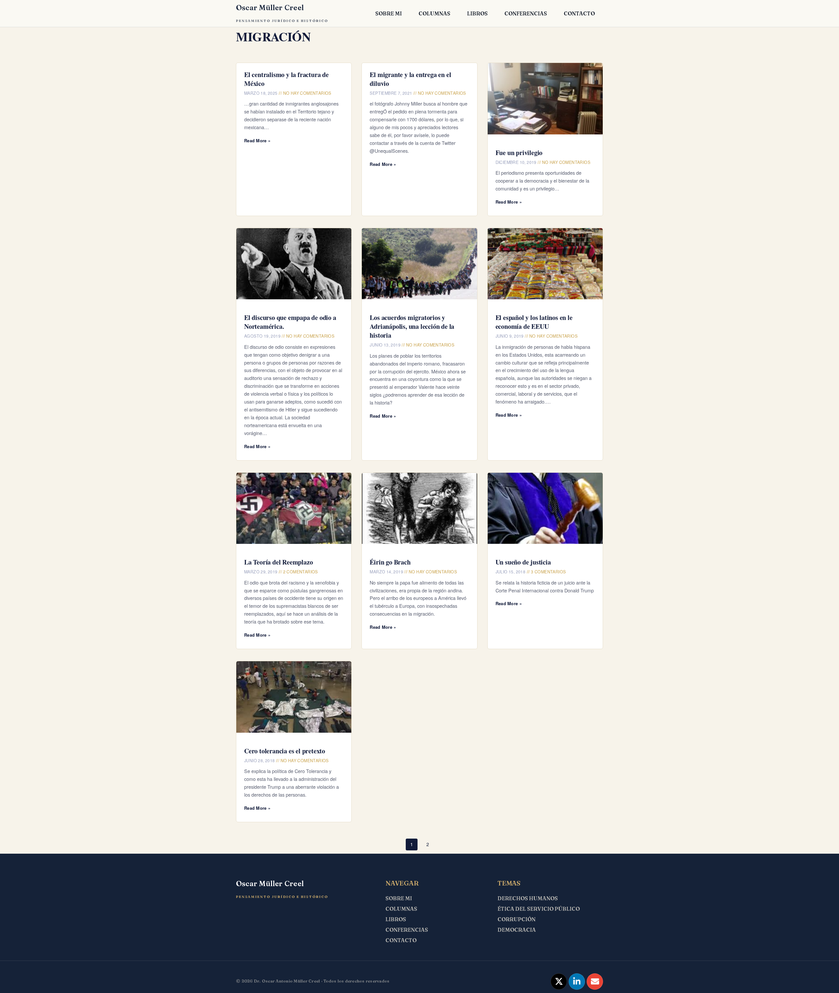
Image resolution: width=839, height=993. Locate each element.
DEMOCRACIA (517, 929)
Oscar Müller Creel (270, 7)
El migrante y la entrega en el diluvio (410, 79)
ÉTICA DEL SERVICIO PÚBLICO (539, 908)
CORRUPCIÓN (517, 919)
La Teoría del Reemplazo (278, 562)
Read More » (257, 140)
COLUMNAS (434, 13)
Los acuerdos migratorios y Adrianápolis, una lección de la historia (412, 326)
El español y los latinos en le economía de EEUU (534, 322)
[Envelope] (595, 981)
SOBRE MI (388, 13)
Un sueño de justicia (523, 562)
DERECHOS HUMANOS (528, 898)
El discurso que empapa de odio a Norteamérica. (290, 322)
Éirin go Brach (390, 562)
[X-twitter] (559, 981)
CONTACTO (579, 13)
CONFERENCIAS (525, 13)
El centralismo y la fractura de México (286, 79)
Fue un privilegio (519, 152)
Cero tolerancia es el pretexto (284, 751)
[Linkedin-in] (577, 981)
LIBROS (477, 13)
